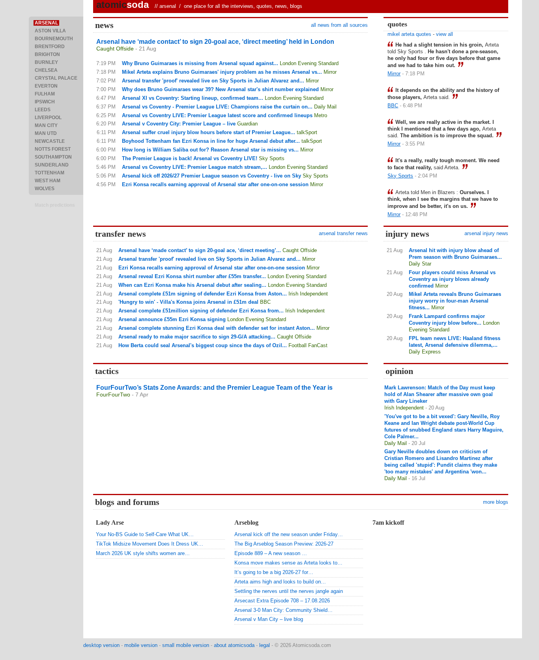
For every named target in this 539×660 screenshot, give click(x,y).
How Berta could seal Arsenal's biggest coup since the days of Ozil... (202, 345)
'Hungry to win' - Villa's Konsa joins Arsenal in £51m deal (188, 302)
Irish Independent (308, 294)
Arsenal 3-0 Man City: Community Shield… (283, 610)
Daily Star (420, 264)
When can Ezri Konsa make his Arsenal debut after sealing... (192, 285)
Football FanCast (308, 345)
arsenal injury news (486, 233)
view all (444, 34)
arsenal (167, 6)
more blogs (495, 502)
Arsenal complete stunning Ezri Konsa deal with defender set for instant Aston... (216, 328)
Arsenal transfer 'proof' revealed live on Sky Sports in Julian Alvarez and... (213, 81)
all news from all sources (339, 25)
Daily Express (425, 352)
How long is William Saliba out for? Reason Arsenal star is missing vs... (210, 150)
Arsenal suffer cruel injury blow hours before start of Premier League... (208, 132)
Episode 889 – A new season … (270, 553)
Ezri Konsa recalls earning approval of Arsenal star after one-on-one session (215, 184)
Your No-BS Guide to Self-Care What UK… (145, 534)
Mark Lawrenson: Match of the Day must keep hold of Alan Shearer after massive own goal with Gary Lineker (439, 394)
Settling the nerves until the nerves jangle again (288, 591)
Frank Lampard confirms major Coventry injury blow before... (447, 319)
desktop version (101, 645)
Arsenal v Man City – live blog (268, 619)
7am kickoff (388, 522)
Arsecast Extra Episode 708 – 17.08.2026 (282, 601)
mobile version (140, 645)
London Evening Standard (309, 63)
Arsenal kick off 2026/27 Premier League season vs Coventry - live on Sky (211, 176)
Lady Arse (110, 522)
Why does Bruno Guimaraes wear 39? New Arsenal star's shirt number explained (220, 89)
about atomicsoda (234, 645)
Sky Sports (271, 158)
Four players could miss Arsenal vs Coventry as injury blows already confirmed (452, 279)
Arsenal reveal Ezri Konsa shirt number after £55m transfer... (192, 276)
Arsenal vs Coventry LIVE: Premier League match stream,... (194, 167)
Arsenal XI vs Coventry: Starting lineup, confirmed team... (192, 98)
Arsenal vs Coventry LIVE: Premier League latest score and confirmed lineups (217, 115)
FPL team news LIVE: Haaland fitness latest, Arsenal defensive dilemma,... (454, 341)
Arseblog (246, 522)
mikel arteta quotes (409, 34)
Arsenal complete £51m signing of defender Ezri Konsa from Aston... (202, 294)
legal (264, 645)
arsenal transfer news (343, 233)
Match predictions (55, 205)
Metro (320, 115)
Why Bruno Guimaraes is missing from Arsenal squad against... (200, 63)
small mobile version (185, 645)
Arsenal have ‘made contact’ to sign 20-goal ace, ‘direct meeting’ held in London (215, 41)
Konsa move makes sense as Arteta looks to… (288, 563)
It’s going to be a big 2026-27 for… (273, 572)
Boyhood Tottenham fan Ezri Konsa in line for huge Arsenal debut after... (211, 141)
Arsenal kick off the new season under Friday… (288, 534)
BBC (392, 105)
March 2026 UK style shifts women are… (143, 553)
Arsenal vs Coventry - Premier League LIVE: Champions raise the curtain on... (217, 107)
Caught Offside (115, 48)
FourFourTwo (113, 394)
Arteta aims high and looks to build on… (280, 582)
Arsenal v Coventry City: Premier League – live (179, 124)
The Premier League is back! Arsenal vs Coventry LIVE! (189, 158)
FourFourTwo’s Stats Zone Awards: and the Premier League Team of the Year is (214, 387)
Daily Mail (325, 107)
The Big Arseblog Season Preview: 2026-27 (283, 544)
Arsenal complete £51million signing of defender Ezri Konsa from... (201, 311)
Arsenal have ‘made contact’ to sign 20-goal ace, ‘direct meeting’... (199, 250)
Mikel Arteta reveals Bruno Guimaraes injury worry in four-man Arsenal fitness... (455, 300)
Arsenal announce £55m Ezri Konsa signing (172, 319)
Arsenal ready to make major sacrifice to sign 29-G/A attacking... (196, 337)
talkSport (307, 132)
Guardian (247, 124)
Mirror (330, 72)
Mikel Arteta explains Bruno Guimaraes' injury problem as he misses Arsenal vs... (222, 72)
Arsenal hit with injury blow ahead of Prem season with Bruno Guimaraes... (455, 253)
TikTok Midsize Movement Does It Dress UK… (149, 544)
